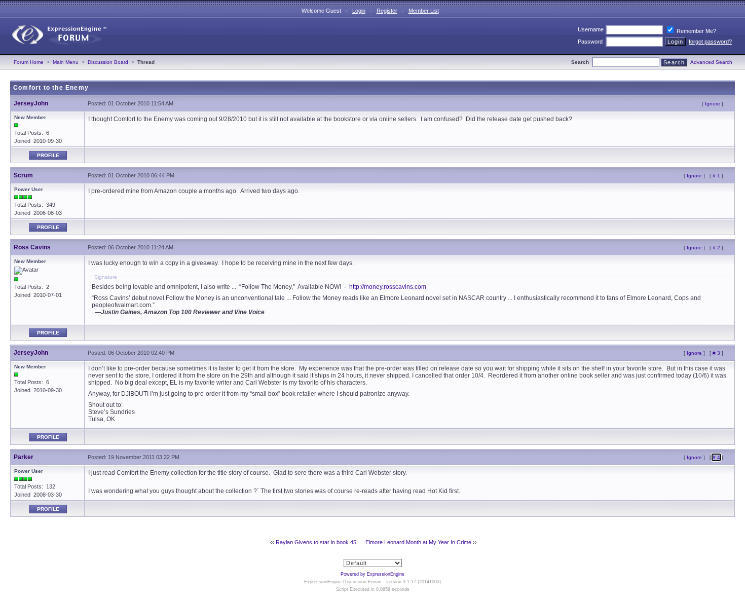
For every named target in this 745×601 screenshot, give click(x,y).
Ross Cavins (32, 247)
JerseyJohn (31, 103)
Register (387, 11)
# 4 (716, 457)
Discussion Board (108, 62)
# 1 (716, 175)
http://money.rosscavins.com (387, 286)
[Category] (54, 52)
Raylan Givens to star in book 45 (316, 542)
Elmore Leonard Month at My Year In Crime (418, 542)
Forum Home (29, 62)
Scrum (23, 175)
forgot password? (710, 42)
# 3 (716, 353)
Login (358, 11)
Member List (423, 11)
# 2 (716, 247)
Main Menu (66, 62)
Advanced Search (711, 62)
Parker (23, 457)
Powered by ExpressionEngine (372, 574)
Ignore (712, 103)
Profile (48, 155)
